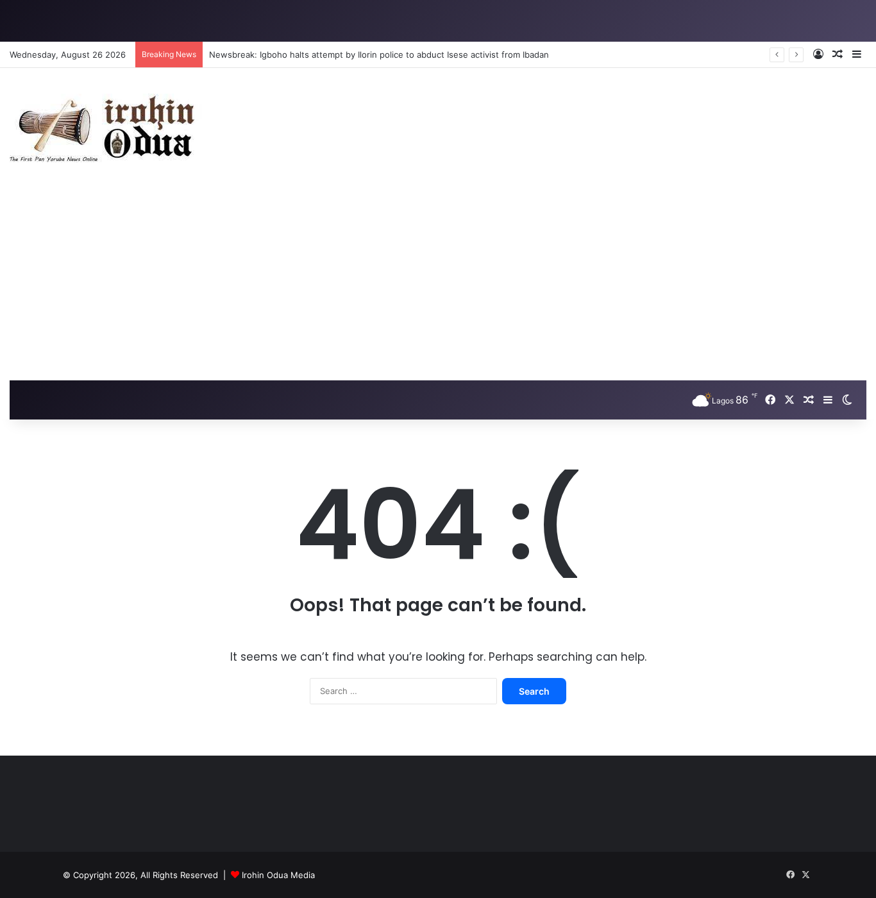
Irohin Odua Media (278, 875)
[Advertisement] (438, 284)
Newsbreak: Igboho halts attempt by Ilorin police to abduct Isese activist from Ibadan (379, 54)
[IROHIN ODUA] (106, 128)
